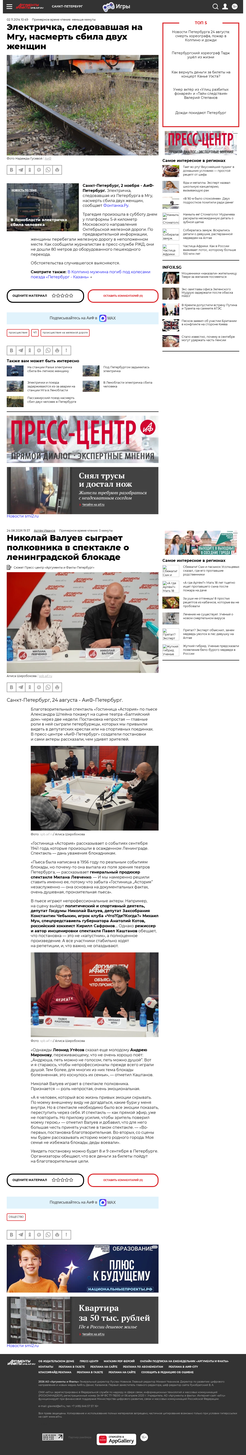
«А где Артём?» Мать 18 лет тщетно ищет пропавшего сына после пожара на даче (209, 586)
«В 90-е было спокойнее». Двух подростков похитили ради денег (208, 200)
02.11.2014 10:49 (17, 19)
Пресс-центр (89, 1361)
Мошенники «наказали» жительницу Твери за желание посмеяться (209, 275)
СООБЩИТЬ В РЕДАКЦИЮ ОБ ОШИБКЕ (167, 1372)
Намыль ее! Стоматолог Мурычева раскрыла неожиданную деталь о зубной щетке (209, 218)
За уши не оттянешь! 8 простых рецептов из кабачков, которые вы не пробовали (211, 602)
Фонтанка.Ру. (116, 205)
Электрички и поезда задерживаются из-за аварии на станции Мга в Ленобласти (51, 386)
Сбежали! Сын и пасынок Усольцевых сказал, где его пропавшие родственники (211, 570)
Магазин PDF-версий (119, 1361)
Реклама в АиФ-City (183, 1366)
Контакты (45, 1366)
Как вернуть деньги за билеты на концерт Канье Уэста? (201, 74)
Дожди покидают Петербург (200, 113)
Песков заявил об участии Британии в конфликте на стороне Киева (209, 322)
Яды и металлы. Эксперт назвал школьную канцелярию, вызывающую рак (206, 186)
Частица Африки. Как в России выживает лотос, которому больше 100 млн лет (209, 249)
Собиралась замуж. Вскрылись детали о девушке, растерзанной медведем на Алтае (208, 234)
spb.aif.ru (45, 676)
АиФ (48, 158)
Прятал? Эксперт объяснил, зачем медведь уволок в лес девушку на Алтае (208, 634)
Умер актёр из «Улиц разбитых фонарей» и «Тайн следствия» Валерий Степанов (200, 94)
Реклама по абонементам (143, 1366)
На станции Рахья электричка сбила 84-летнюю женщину (49, 369)
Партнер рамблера (79, 1437)
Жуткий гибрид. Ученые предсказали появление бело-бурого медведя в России (211, 649)
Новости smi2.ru (23, 516)
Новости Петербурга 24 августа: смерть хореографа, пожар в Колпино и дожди (201, 36)
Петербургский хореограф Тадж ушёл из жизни (201, 55)
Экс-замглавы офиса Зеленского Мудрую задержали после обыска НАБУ (207, 293)
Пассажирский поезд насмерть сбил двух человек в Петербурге (51, 400)
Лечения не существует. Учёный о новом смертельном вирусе (208, 616)
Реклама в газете (72, 1366)
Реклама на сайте (103, 1366)
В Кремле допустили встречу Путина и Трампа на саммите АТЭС (209, 306)
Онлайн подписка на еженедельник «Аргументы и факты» (184, 1361)
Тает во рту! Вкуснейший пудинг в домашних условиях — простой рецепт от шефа (208, 170)
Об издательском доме (56, 1361)
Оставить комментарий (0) (123, 295)
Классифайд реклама (54, 1372)
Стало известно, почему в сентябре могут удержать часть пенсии (208, 338)
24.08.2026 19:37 (18, 530)
